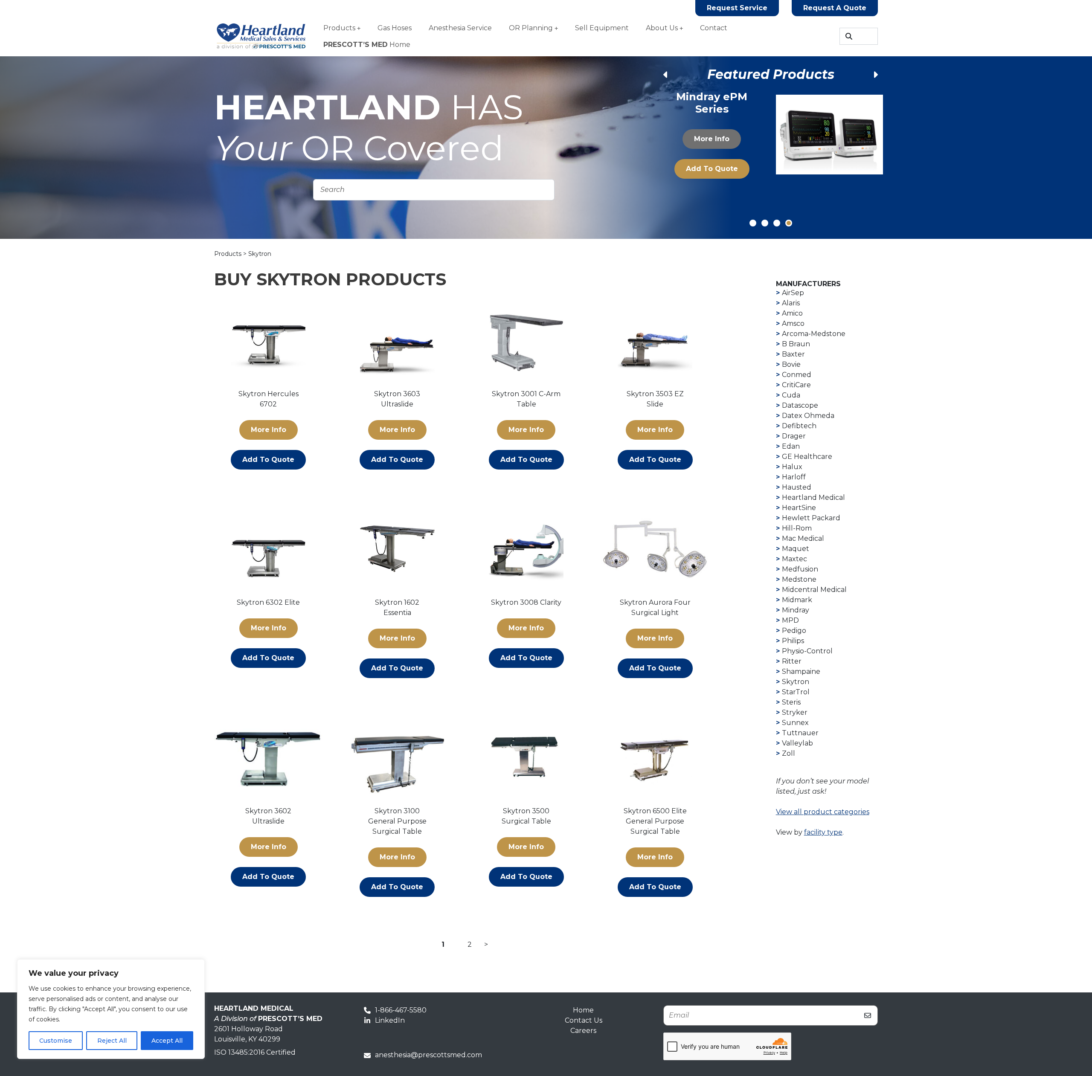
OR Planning (531, 28)
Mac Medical (803, 538)
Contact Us (583, 1020)
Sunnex (795, 723)
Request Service (737, 8)
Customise (55, 1040)
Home (366, 45)
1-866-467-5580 (401, 1010)
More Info (712, 148)
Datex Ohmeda (808, 416)
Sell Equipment (602, 28)
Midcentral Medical (814, 590)
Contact (713, 28)
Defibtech (799, 426)
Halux (792, 467)
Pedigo (794, 630)
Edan (791, 446)
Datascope (800, 405)
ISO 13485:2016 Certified (255, 1052)
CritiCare (796, 385)
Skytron (795, 682)
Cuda (791, 395)
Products (339, 28)
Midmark (797, 600)
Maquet (795, 549)
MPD (790, 620)
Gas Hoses (395, 28)
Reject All (112, 1040)
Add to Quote (712, 178)
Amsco (793, 323)
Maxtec (794, 559)
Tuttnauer (800, 733)
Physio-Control (807, 651)
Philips (793, 641)
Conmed (796, 375)
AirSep (793, 293)
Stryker (794, 712)
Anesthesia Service (460, 28)
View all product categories (822, 812)
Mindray (795, 610)
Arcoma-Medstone (813, 334)
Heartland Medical (813, 497)
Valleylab (797, 743)
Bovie (791, 364)
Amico (792, 313)
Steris (791, 702)
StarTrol (796, 692)
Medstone (799, 579)
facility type (823, 832)
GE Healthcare (807, 456)
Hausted (796, 487)
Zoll (788, 753)
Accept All (167, 1040)
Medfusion (800, 569)
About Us (662, 28)
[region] (111, 1009)
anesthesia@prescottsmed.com (428, 1055)
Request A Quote (834, 8)
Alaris (791, 303)
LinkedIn (390, 1020)
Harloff (794, 477)
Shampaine (801, 671)
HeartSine (799, 508)
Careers (583, 1031)
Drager (794, 436)
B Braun (796, 344)
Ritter (792, 661)
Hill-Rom (797, 528)
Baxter (793, 354)
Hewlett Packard (811, 518)
